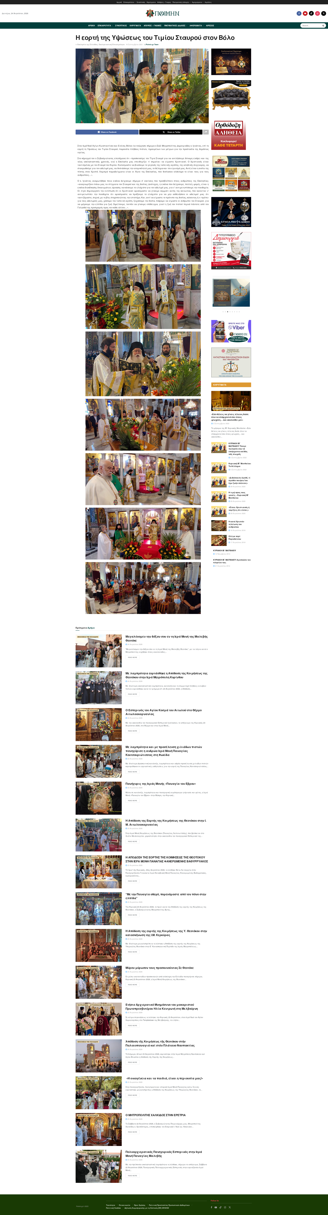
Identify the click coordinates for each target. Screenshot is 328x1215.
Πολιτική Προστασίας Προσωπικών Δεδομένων (169, 1205)
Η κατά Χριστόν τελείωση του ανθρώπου (236, 524)
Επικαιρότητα (128, 2)
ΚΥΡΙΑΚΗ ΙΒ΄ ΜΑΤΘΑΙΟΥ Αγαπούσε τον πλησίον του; (232, 561)
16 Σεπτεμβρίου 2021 (134, 44)
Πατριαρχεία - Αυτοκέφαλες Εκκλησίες (95, 1005)
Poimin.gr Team (152, 44)
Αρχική (119, 2)
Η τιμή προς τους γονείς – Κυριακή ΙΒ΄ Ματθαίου (239, 495)
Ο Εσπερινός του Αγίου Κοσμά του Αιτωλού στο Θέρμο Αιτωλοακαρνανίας (164, 712)
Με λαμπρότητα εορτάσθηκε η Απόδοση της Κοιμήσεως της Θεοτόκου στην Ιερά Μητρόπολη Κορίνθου (166, 675)
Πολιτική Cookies (113, 1208)
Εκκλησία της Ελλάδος (87, 44)
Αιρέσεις (208, 2)
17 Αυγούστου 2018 (237, 542)
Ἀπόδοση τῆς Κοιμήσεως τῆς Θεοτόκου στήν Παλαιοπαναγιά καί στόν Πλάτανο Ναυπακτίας (160, 1043)
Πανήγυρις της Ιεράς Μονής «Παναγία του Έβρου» (161, 784)
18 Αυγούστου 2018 (237, 530)
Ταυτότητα (110, 1205)
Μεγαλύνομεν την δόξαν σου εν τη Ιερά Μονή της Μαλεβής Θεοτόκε (167, 638)
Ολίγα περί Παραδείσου (235, 537)
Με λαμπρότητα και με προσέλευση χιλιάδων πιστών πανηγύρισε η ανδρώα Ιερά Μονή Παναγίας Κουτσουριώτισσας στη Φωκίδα (164, 751)
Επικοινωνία (124, 1205)
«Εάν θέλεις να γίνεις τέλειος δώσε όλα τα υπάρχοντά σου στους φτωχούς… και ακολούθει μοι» (230, 417)
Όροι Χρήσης (139, 1205)
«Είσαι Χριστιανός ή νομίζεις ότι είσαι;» (239, 508)
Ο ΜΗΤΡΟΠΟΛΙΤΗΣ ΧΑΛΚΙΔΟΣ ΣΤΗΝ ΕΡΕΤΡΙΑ (156, 1115)
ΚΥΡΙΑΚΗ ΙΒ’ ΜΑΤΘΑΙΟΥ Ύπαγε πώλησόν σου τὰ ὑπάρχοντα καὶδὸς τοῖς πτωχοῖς (238, 449)
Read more (132, 657)
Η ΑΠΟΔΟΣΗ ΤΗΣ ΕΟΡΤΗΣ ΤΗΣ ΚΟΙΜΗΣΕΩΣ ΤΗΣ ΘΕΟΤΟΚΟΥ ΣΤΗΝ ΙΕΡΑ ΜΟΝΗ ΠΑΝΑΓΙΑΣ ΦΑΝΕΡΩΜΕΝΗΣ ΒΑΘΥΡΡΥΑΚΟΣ (167, 859)
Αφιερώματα (197, 2)
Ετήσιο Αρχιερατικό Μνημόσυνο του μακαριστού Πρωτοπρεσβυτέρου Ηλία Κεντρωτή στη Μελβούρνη (162, 1006)
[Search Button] (323, 25)
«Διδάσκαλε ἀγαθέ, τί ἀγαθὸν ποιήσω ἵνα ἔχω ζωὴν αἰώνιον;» (239, 480)
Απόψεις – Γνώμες (164, 2)
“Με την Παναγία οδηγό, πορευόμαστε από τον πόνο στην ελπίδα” (166, 896)
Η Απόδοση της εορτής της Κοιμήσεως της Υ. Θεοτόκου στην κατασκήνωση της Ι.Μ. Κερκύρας (166, 933)
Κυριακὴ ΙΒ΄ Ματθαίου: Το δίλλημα (240, 465)
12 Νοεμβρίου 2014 (222, 554)
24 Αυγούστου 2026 (134, 644)
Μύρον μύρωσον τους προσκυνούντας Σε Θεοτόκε (160, 968)
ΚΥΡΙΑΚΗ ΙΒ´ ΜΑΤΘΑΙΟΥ (224, 550)
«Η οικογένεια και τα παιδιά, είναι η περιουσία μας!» (165, 1078)
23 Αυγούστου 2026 (134, 758)
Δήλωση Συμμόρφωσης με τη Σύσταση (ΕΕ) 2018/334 (147, 1208)
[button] (225, 311)
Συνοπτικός (141, 2)
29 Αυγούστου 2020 (237, 486)
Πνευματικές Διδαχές (181, 2)
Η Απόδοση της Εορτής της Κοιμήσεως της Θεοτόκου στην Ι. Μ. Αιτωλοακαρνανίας (166, 822)
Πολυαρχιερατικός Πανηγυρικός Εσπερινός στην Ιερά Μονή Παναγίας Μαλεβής (164, 1154)
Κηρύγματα (151, 2)
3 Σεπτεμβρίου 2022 (221, 423)
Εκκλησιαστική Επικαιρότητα (112, 44)
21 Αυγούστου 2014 (222, 566)
